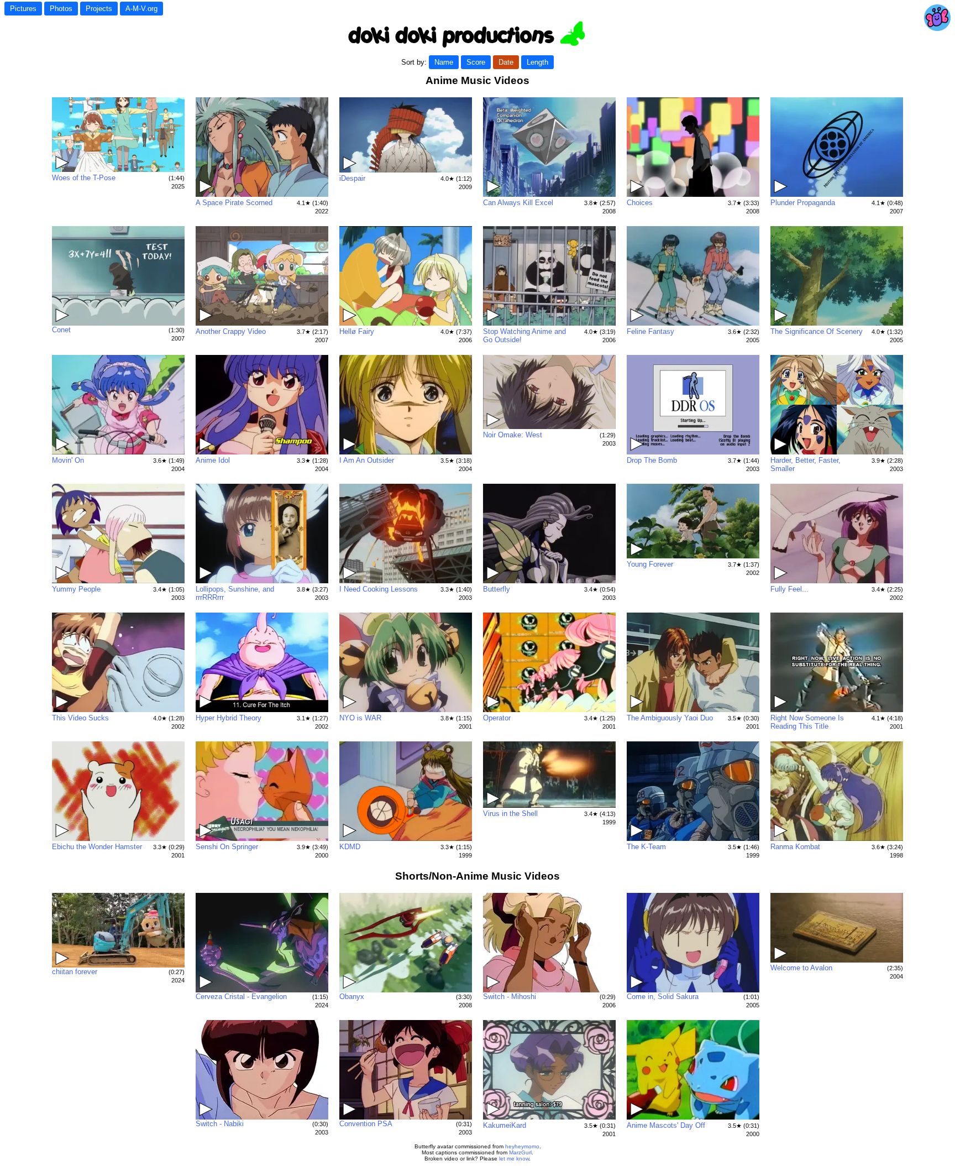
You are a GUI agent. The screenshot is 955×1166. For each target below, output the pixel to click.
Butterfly (496, 589)
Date (506, 62)
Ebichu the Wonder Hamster (97, 847)
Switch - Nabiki (220, 1124)
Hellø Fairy (356, 331)
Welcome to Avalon (801, 968)
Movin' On (68, 460)
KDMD (349, 847)
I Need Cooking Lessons (378, 589)
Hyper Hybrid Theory (228, 718)
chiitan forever (74, 972)
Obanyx (351, 996)
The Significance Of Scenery (816, 331)
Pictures (23, 8)
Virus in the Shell (510, 813)
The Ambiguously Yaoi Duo (670, 718)
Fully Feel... (789, 589)
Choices (640, 202)
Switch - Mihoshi (509, 996)
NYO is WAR (360, 718)
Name (443, 62)
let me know (514, 1158)
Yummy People (76, 589)
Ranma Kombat (795, 847)
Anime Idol (213, 460)
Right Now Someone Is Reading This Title (807, 722)
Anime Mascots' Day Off (666, 1125)
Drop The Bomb (652, 460)
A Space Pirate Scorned (234, 202)
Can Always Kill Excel (518, 202)
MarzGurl (520, 1152)
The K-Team (646, 847)
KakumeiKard (504, 1125)
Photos (61, 8)
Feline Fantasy (650, 331)
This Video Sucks (80, 718)
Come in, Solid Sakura (663, 996)
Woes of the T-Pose (84, 178)
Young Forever (650, 564)
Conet (61, 330)
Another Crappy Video (231, 331)
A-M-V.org (141, 8)
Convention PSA (365, 1124)
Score (475, 62)
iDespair (352, 178)
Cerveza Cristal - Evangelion (241, 996)
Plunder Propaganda (802, 202)
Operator (497, 718)
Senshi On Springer (227, 847)
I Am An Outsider (366, 460)
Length (537, 62)
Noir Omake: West (512, 435)
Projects (99, 8)
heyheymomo (522, 1146)
